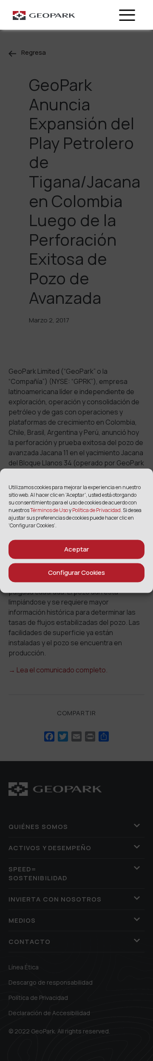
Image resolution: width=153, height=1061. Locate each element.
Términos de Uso (49, 509)
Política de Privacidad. (97, 509)
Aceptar (76, 549)
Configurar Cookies (76, 572)
